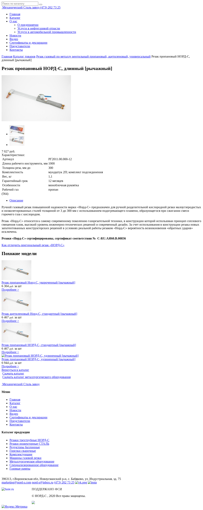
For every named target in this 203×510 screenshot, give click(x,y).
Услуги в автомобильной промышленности (46, 32)
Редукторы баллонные (25, 447)
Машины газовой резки (25, 458)
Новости (15, 35)
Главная (15, 14)
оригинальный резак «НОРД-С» (42, 245)
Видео (14, 39)
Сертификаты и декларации (28, 42)
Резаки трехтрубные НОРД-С (29, 440)
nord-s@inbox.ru (42, 482)
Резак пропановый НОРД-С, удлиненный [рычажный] (38, 359)
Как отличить (11, 245)
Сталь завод (21, 7)
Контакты (16, 49)
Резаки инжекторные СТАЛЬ (29, 443)
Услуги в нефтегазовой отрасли (38, 28)
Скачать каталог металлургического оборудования (36, 377)
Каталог (15, 17)
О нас (13, 21)
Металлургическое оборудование (32, 461)
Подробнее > (10, 289)
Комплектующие (21, 454)
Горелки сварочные (23, 450)
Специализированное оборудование (34, 465)
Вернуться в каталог (15, 370)
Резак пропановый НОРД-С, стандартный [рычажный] (39, 345)
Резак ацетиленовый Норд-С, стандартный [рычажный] (39, 313)
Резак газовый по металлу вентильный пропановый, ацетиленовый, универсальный (93, 56)
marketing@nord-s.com (16, 482)
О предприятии (27, 24)
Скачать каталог (13, 373)
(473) (50, 7)
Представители (20, 46)
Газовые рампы (20, 468)
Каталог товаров (24, 56)
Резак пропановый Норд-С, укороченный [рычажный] (38, 282)
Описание (16, 200)
